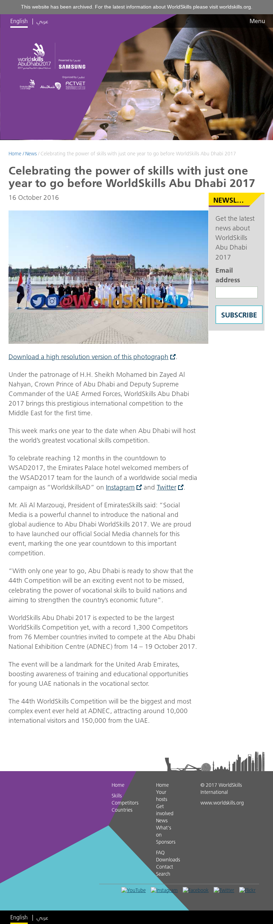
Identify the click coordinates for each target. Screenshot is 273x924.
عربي (42, 21)
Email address (227, 275)
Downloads (168, 859)
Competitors (125, 803)
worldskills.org (235, 7)
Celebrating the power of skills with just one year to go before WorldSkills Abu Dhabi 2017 (138, 153)
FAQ (160, 852)
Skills (117, 795)
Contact (164, 867)
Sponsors (165, 842)
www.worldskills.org (222, 803)
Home (15, 153)
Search (163, 874)
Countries (122, 810)
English (19, 21)
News (31, 153)
